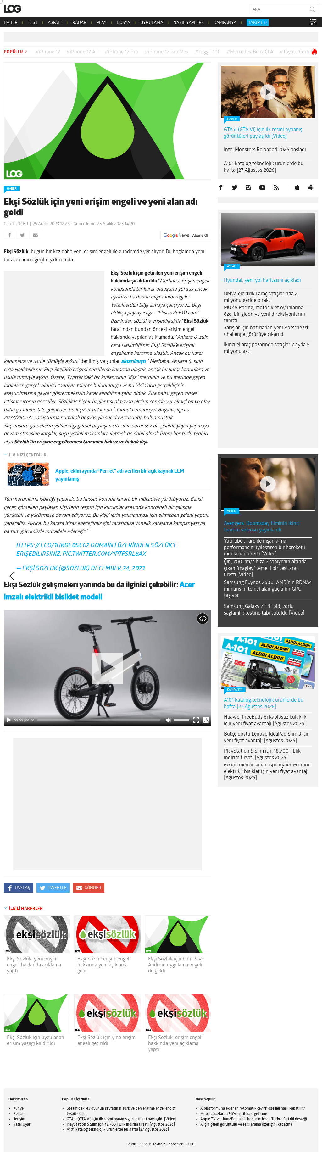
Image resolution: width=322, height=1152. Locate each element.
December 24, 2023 (118, 569)
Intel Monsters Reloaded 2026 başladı (265, 150)
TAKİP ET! (257, 22)
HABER (11, 22)
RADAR (79, 22)
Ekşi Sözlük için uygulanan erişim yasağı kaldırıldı (35, 1040)
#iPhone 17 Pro (121, 52)
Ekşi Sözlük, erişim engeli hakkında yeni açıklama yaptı (175, 1043)
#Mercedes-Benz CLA (250, 52)
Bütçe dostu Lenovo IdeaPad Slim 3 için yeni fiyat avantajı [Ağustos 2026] (267, 737)
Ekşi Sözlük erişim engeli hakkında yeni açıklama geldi (103, 965)
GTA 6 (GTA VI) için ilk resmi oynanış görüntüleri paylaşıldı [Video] (263, 133)
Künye (18, 1108)
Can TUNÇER (16, 224)
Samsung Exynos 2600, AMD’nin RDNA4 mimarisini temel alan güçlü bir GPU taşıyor (268, 589)
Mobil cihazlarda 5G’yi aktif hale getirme (233, 1114)
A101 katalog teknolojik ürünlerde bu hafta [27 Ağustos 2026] (263, 167)
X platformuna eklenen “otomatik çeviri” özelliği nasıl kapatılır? (252, 1108)
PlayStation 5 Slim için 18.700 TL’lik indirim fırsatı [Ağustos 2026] (262, 754)
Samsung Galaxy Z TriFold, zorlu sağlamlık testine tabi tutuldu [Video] (264, 610)
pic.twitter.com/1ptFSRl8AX (104, 554)
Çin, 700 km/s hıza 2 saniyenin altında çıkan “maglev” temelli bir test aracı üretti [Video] (265, 568)
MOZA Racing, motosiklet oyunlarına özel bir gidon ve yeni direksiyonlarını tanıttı (264, 314)
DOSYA (123, 22)
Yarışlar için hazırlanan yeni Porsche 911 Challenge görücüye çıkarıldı (267, 331)
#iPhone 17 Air (82, 52)
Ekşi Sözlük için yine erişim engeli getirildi (106, 1040)
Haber (12, 189)
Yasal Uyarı (22, 1125)
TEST (33, 22)
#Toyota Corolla (297, 52)
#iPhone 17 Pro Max (167, 52)
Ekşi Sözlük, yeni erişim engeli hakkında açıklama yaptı (34, 965)
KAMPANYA (225, 22)
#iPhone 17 (48, 52)
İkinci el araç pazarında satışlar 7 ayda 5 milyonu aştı (266, 348)
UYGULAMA (151, 22)
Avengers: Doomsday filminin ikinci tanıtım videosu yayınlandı (262, 527)
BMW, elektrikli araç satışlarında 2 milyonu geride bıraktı (260, 297)
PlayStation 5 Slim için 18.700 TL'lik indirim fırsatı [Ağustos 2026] (121, 1125)
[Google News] (185, 235)
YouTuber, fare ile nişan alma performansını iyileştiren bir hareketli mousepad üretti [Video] (264, 548)
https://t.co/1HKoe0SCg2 (52, 546)
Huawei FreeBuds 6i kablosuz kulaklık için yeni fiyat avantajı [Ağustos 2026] (265, 720)
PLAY (102, 22)
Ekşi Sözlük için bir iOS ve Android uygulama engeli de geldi (176, 965)
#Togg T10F (207, 52)
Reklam (19, 1114)
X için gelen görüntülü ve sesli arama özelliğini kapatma (246, 1125)
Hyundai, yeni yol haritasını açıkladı (262, 280)
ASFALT (55, 22)
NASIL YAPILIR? (188, 22)
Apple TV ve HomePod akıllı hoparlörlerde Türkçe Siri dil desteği (253, 1119)
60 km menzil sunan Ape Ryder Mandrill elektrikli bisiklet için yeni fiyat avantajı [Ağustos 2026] (267, 772)
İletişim (19, 1119)
